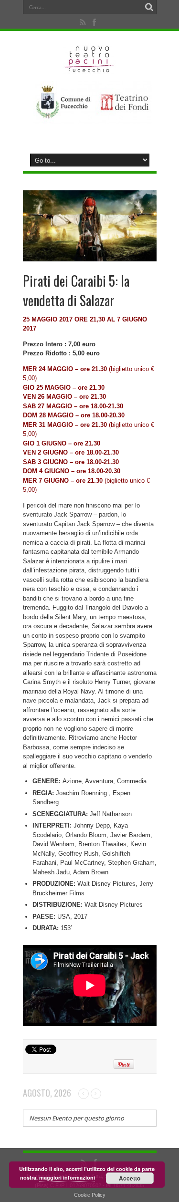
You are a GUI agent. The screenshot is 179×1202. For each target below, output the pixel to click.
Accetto (129, 1178)
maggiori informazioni (67, 1177)
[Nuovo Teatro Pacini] (89, 69)
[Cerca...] (149, 7)
